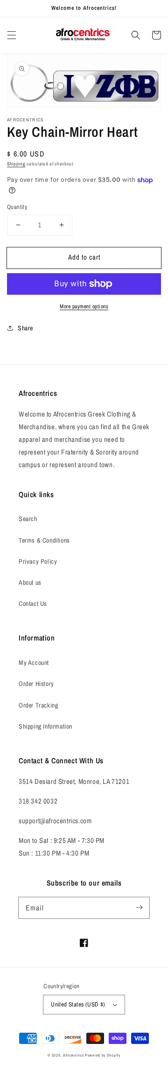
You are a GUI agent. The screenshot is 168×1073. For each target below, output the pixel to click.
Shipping (16, 164)
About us (30, 582)
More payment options (84, 306)
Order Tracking (38, 705)
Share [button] (25, 328)
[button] (11, 35)
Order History (36, 683)
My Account (34, 662)
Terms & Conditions (44, 540)
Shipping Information (45, 726)
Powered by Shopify (102, 1055)
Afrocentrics (73, 1055)
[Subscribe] (139, 907)
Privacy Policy (38, 561)
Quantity (17, 207)
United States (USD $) (78, 1004)
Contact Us (33, 603)
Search (28, 518)
